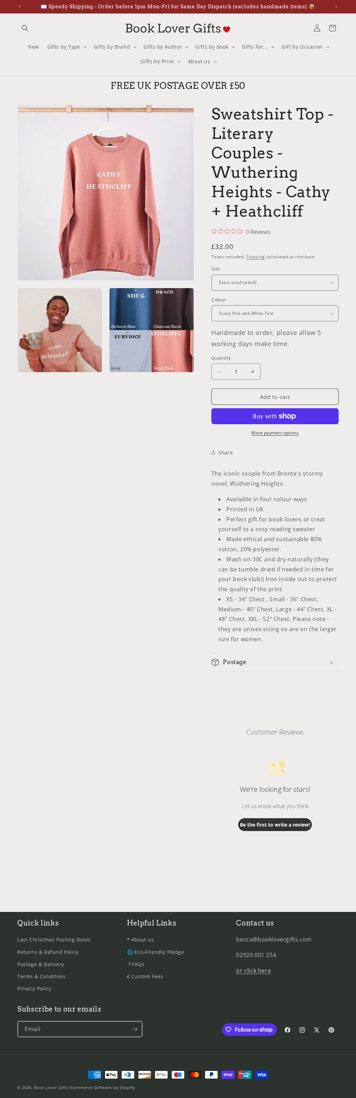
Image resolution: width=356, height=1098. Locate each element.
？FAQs (136, 964)
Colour (218, 299)
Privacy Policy (34, 988)
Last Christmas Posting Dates (54, 939)
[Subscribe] (134, 1029)
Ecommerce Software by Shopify (102, 1087)
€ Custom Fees (145, 976)
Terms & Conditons (41, 976)
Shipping (255, 257)
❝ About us (140, 939)
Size (215, 269)
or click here (253, 970)
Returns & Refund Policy (48, 952)
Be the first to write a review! (275, 824)
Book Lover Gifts (51, 1087)
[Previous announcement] (19, 6)
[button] (25, 28)
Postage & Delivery (40, 964)
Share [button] (225, 452)
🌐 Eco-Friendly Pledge (155, 952)
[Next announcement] (336, 6)
